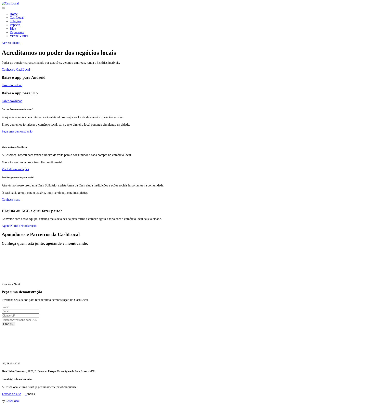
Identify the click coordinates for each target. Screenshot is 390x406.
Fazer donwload (12, 85)
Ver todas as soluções (15, 169)
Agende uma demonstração (19, 225)
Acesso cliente (11, 42)
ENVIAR (8, 324)
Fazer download (12, 101)
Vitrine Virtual (19, 36)
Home (14, 14)
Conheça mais (11, 199)
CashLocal (17, 17)
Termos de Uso (11, 394)
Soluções (15, 21)
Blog (13, 28)
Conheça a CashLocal (16, 69)
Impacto (15, 25)
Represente (17, 32)
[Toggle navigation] (3, 8)
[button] (8, 284)
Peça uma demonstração (17, 131)
